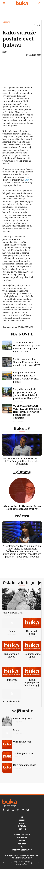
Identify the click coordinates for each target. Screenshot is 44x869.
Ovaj (27, 179)
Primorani (11, 679)
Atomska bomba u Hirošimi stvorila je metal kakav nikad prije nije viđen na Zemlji (27, 347)
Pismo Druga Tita (12, 612)
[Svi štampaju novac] (11, 646)
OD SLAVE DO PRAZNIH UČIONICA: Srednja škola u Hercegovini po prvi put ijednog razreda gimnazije (27, 411)
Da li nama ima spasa (32, 655)
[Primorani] (11, 672)
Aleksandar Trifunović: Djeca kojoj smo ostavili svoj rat (22, 507)
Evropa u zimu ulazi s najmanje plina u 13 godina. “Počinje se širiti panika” (26, 377)
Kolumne (22, 472)
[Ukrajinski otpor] (32, 623)
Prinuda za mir (11, 701)
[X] (7, 69)
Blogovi (6, 22)
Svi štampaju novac (11, 655)
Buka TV (22, 428)
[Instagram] (8, 810)
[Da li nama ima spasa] (32, 646)
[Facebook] (7, 63)
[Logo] (22, 3)
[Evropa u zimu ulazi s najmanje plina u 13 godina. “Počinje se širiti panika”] (7, 375)
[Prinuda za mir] (11, 694)
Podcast (22, 516)
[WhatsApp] (7, 80)
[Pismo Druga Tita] (21, 599)
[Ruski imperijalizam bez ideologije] (32, 672)
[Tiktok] (18, 810)
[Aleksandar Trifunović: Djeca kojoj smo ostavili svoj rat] (22, 490)
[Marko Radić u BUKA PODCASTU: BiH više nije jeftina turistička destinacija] (22, 445)
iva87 (4, 52)
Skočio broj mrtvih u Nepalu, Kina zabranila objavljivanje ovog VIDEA (26, 362)
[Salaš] (11, 623)
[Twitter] (13, 810)
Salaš (12, 631)
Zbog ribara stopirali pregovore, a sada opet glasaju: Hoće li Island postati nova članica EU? (26, 394)
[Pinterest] (7, 74)
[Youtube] (28, 810)
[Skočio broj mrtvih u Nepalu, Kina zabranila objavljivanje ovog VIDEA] (7, 362)
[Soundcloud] (23, 810)
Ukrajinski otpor (32, 632)
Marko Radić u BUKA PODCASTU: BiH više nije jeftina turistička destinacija (22, 461)
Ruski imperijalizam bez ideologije (32, 682)
